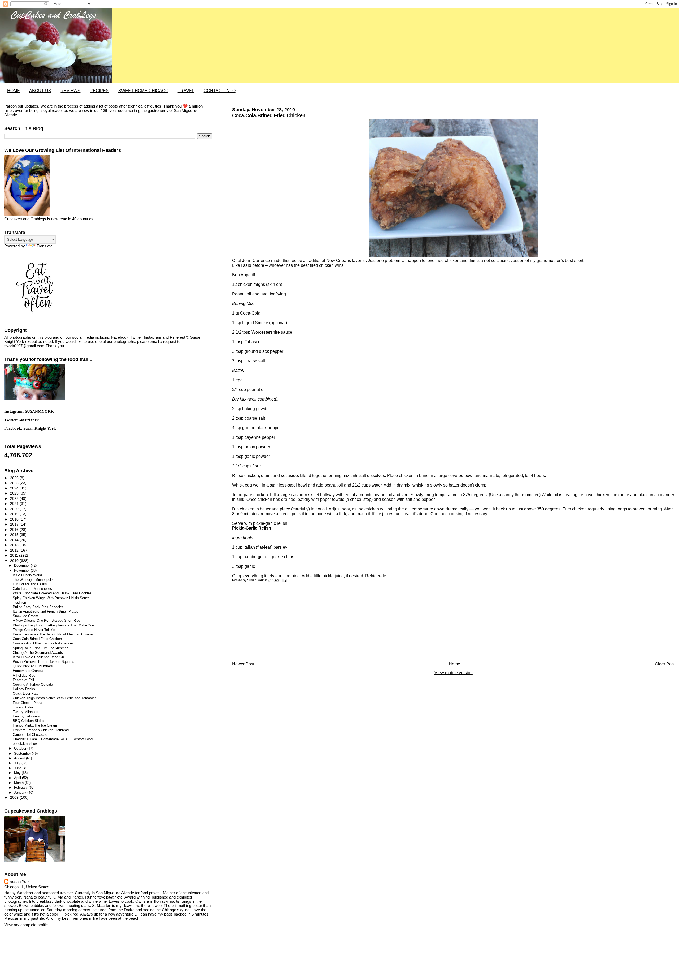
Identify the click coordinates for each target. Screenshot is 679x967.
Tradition (19, 602)
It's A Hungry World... (29, 575)
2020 (15, 509)
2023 (15, 493)
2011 (14, 555)
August (20, 758)
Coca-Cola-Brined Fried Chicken (268, 115)
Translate (45, 246)
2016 (15, 529)
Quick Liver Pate (25, 693)
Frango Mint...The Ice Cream (35, 725)
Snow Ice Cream (25, 616)
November (22, 571)
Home (454, 664)
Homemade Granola (28, 671)
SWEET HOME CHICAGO (143, 90)
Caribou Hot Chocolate (30, 735)
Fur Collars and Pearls (30, 584)
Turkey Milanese (25, 712)
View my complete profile (26, 925)
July (17, 763)
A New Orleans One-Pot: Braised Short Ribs (46, 620)
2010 (15, 560)
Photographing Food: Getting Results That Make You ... (55, 625)
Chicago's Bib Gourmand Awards (38, 653)
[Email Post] (283, 580)
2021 (15, 503)
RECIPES (99, 90)
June (18, 768)
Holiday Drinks (24, 689)
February (21, 787)
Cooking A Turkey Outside (33, 684)
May (18, 773)
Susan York (20, 881)
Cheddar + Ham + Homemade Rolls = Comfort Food (53, 739)
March (19, 783)
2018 (15, 519)
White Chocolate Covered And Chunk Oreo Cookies (52, 593)
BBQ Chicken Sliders (29, 721)
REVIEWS (70, 90)
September (23, 753)
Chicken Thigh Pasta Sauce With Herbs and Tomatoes (55, 698)
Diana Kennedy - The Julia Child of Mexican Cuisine (53, 634)
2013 (15, 545)
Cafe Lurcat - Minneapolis (32, 589)
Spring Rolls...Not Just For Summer (40, 648)
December (22, 566)
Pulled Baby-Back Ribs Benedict (38, 607)
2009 (15, 797)
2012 (15, 550)
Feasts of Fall (23, 680)
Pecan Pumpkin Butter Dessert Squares (43, 662)
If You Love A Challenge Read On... (40, 657)
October (20, 748)
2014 (15, 540)
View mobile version (453, 673)
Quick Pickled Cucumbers (33, 666)
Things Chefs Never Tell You (34, 630)
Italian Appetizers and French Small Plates (45, 611)
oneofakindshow (25, 744)
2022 (15, 498)
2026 (15, 478)
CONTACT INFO (220, 90)
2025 (15, 483)
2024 (15, 488)
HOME (13, 90)
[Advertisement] (272, 623)
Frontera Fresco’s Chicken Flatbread (41, 730)
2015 (15, 534)
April (18, 778)
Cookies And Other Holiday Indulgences (43, 643)
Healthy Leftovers (26, 716)
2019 (15, 514)
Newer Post (243, 664)
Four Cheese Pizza (27, 703)
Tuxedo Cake (23, 707)
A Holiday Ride (24, 675)
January (20, 792)
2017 (15, 524)
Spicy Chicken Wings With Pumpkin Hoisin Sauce (51, 598)
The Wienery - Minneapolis (33, 580)
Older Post (665, 664)
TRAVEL (186, 90)
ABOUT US (40, 90)
